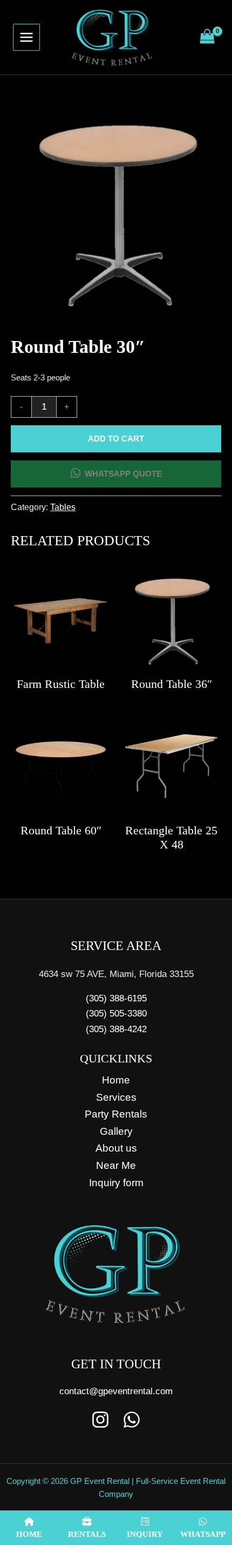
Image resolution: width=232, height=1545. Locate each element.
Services (116, 1097)
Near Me (116, 1165)
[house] (75, 473)
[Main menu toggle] (26, 37)
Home (116, 1080)
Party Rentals (116, 1114)
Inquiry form (116, 1182)
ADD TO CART (116, 438)
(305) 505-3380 (116, 1013)
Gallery (116, 1131)
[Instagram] (100, 1419)
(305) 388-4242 (116, 1029)
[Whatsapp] (131, 1419)
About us (116, 1148)
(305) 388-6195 (116, 998)
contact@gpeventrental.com (116, 1391)
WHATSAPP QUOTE (123, 474)
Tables (63, 507)
